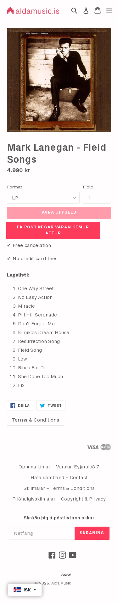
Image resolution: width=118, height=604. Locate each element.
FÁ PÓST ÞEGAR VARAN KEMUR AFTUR (53, 230)
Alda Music (61, 583)
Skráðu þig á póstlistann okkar (59, 518)
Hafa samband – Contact (59, 477)
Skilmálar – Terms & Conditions (59, 488)
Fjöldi (88, 186)
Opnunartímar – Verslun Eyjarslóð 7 (59, 466)
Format (14, 186)
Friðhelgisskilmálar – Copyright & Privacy (59, 498)
